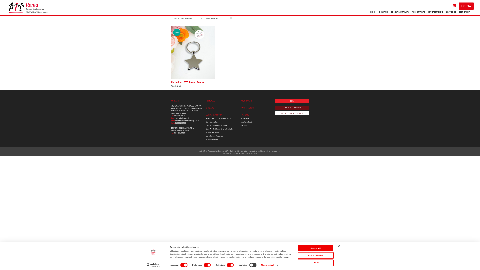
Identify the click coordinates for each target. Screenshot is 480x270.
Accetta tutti (315, 248)
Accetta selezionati (316, 255)
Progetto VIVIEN (212, 139)
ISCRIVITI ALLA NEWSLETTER (292, 113)
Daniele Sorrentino (251, 153)
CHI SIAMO (210, 108)
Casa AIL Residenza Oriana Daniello (219, 129)
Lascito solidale (246, 122)
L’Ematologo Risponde (214, 136)
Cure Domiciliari (212, 122)
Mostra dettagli (267, 265)
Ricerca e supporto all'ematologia (219, 118)
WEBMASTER (227, 153)
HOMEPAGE (210, 101)
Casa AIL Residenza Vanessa (216, 125)
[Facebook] (446, 5)
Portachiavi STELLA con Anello (187, 82)
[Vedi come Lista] (235, 18)
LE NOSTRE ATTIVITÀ (214, 115)
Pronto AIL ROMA (212, 132)
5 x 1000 (244, 125)
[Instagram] (449, 5)
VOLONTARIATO (246, 101)
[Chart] (454, 5)
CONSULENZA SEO (238, 153)
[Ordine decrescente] (201, 18)
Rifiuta (316, 263)
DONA (466, 6)
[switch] (207, 265)
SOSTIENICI (245, 115)
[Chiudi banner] (339, 246)
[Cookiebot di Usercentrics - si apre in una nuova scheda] (153, 265)
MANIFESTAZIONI (247, 108)
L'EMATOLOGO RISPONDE (292, 108)
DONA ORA (245, 118)
